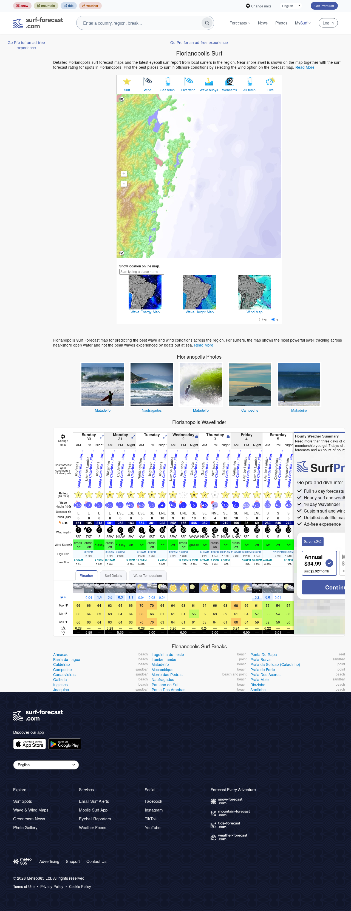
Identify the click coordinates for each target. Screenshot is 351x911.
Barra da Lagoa (66, 659)
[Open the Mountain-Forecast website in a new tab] (46, 5)
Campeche (249, 410)
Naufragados (152, 410)
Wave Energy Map (145, 311)
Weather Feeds (92, 827)
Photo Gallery (25, 827)
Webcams (229, 90)
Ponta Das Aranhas (168, 689)
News (263, 23)
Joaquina (61, 689)
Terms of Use (24, 886)
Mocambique (163, 669)
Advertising (49, 861)
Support (73, 861)
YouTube (152, 827)
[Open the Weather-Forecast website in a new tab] (90, 5)
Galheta (60, 679)
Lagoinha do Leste (168, 654)
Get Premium (324, 5)
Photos (281, 23)
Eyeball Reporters (95, 818)
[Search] (207, 22)
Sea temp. (168, 90)
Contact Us (96, 861)
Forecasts (238, 23)
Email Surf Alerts (94, 801)
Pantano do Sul (165, 684)
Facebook (153, 801)
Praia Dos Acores (265, 674)
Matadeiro (103, 410)
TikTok (151, 818)
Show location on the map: (139, 266)
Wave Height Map (200, 311)
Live (270, 90)
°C (265, 319)
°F (277, 319)
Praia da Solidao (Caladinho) (275, 664)
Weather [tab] (86, 575)
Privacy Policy (51, 886)
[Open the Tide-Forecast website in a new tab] (69, 5)
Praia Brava (260, 659)
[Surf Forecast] (38, 22)
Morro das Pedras (167, 674)
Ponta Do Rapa (263, 654)
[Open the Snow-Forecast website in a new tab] (22, 5)
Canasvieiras (64, 674)
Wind (147, 90)
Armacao (61, 654)
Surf (127, 90)
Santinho (258, 689)
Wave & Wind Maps (31, 810)
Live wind (188, 90)
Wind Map (254, 311)
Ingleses (60, 684)
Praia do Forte (262, 669)
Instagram (154, 810)
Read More (305, 67)
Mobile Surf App (93, 810)
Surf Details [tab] (113, 575)
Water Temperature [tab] (148, 575)
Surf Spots (22, 801)
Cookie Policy (80, 886)
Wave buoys (209, 90)
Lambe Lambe (164, 659)
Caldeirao (61, 664)
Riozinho (257, 684)
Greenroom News (29, 818)
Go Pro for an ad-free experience (26, 45)
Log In (328, 23)
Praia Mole (259, 679)
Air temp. (249, 90)
